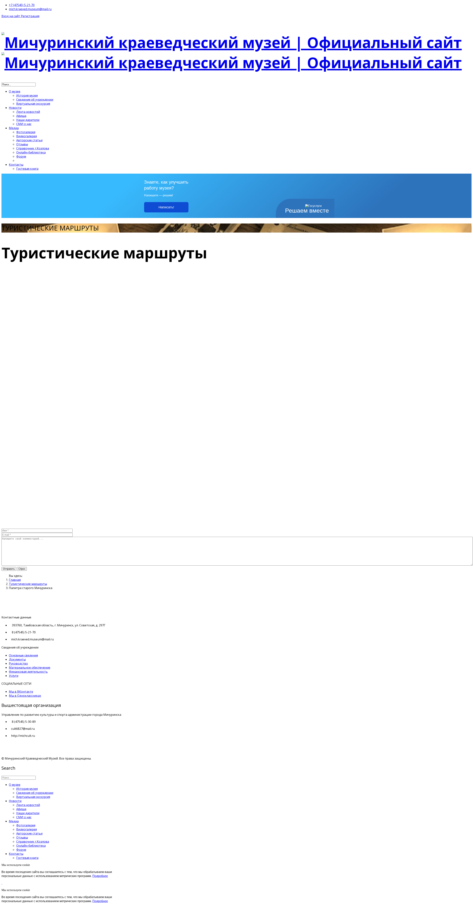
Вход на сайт (11, 16)
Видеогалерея (26, 136)
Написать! (166, 207)
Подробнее (100, 876)
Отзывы (22, 144)
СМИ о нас (23, 124)
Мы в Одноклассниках (25, 696)
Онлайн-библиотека (31, 152)
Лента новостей (28, 112)
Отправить (9, 568)
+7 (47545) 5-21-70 (22, 5)
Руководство (18, 663)
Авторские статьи (29, 140)
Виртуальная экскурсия (33, 104)
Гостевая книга (27, 169)
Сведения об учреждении (34, 100)
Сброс (21, 568)
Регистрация (30, 16)
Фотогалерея (25, 132)
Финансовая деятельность (28, 672)
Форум (21, 156)
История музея (27, 95)
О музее (14, 91)
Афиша (21, 116)
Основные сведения (23, 655)
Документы (17, 659)
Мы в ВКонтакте (21, 692)
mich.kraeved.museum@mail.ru (30, 9)
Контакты (16, 165)
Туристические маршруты (28, 584)
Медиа (14, 128)
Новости (15, 108)
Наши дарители (27, 120)
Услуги (13, 676)
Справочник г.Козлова (32, 148)
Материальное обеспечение (29, 668)
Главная (15, 580)
